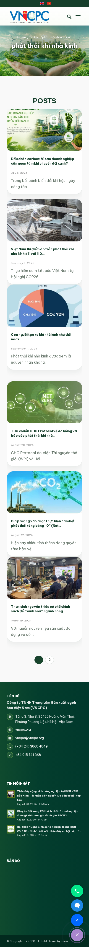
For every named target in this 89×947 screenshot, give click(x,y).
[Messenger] (77, 905)
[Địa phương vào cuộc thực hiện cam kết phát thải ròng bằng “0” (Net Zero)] (44, 492)
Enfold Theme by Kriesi (53, 941)
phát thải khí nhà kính (44, 45)
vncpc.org (23, 729)
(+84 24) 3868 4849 (31, 746)
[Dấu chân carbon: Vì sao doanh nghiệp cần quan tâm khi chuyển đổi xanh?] (44, 130)
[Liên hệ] (77, 935)
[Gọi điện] (77, 891)
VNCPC (30, 941)
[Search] (69, 17)
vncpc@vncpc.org (29, 738)
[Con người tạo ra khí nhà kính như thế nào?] (44, 306)
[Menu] (78, 16)
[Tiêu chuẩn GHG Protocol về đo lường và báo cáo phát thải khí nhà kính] (44, 402)
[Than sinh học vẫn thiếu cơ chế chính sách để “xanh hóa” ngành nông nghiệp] (44, 578)
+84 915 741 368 (28, 755)
